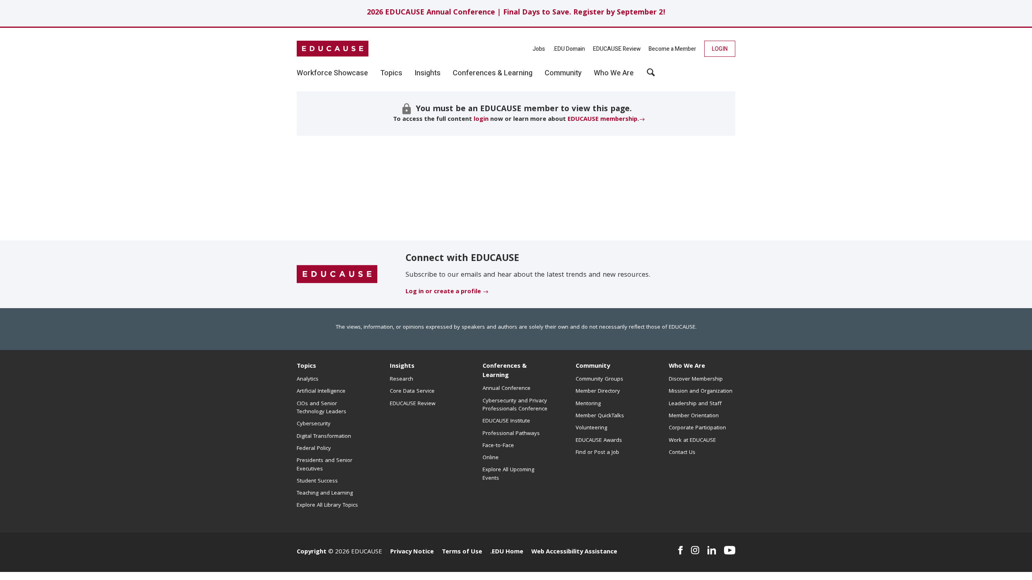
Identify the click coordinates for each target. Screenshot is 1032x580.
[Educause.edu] (337, 274)
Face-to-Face (498, 445)
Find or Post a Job (597, 452)
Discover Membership (696, 379)
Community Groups (599, 379)
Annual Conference (507, 388)
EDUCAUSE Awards (599, 440)
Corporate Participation (697, 428)
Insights (402, 366)
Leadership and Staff (695, 404)
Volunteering (591, 428)
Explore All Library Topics (327, 505)
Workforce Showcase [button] (332, 73)
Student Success (317, 481)
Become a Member (672, 49)
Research (401, 379)
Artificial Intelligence (321, 391)
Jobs (539, 49)
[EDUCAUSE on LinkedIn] (711, 550)
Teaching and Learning (325, 493)
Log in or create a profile (443, 292)
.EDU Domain (569, 49)
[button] (651, 75)
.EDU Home (506, 552)
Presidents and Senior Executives (324, 464)
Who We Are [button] (614, 73)
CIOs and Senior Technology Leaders (321, 408)
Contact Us (682, 452)
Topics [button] (391, 73)
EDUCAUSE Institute (506, 421)
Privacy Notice (412, 552)
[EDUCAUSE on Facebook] (680, 550)
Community (593, 366)
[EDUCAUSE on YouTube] (729, 550)
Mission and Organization (700, 391)
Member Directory (598, 391)
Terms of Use (462, 552)
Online (491, 458)
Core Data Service (412, 391)
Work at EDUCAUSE (692, 440)
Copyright (312, 552)
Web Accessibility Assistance (574, 552)
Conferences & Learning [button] (493, 73)
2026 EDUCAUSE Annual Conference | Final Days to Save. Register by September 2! (516, 13)
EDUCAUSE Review (617, 49)
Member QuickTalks (600, 416)
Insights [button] (427, 73)
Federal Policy (314, 448)
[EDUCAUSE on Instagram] (695, 550)
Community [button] (563, 73)
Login (720, 49)
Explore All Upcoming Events (508, 474)
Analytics (307, 379)
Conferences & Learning (505, 371)
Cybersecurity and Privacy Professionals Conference (515, 405)
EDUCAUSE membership (602, 119)
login (481, 119)
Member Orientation (694, 416)
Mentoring (588, 404)
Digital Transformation (324, 436)
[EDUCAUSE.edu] (332, 49)
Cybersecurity (314, 424)
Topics (306, 366)
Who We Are (687, 366)
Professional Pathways (511, 433)
